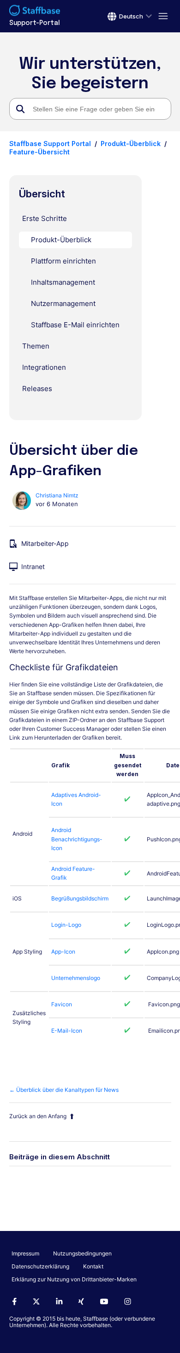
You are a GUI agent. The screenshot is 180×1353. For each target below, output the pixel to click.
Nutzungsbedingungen (82, 1253)
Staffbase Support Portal (50, 143)
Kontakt (93, 1266)
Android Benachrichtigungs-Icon (76, 838)
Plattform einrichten (63, 261)
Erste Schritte (44, 218)
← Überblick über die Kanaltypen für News (64, 1089)
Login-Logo (66, 924)
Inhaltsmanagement (63, 282)
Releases (37, 388)
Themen (35, 346)
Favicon (61, 1004)
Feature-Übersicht (39, 152)
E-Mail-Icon (66, 1030)
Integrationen (44, 367)
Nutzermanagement (63, 303)
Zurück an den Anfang (37, 1116)
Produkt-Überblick (131, 143)
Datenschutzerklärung (40, 1266)
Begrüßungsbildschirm (79, 898)
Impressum (25, 1253)
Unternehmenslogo (75, 977)
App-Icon (63, 951)
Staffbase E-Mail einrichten (75, 324)
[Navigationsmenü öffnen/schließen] (161, 16)
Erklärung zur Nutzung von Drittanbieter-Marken (74, 1279)
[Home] (34, 11)
